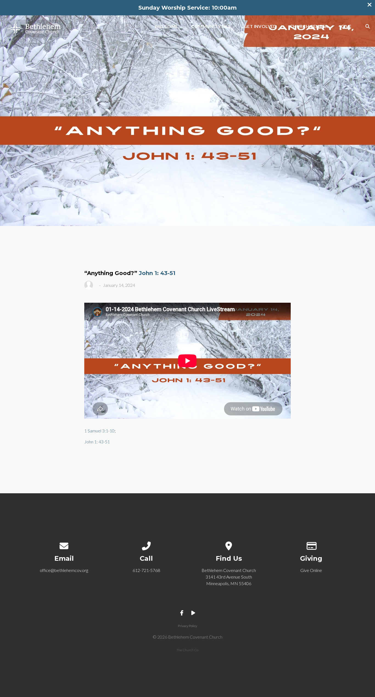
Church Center (309, 26)
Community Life (211, 26)
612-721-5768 (146, 570)
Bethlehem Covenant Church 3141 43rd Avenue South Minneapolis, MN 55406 (229, 577)
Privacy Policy (187, 626)
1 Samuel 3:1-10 (99, 430)
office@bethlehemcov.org (64, 570)
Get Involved (260, 26)
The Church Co (187, 650)
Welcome (166, 26)
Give (346, 26)
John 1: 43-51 (157, 273)
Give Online (311, 570)
